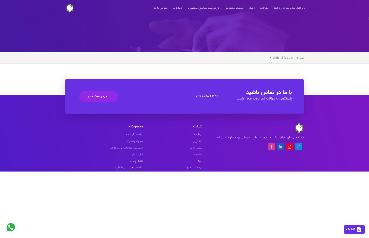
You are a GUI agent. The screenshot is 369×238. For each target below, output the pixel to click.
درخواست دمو (97, 96)
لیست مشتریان (234, 8)
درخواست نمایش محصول (203, 8)
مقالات (264, 8)
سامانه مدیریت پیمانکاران (129, 168)
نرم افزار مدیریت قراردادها (289, 8)
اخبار (252, 8)
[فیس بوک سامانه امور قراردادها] (271, 146)
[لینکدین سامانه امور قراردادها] (280, 146)
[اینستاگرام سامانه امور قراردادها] (289, 146)
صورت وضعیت (135, 141)
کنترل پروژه (136, 161)
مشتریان (197, 141)
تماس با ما (160, 8)
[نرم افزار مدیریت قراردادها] (69, 7)
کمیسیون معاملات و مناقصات (126, 148)
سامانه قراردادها (134, 135)
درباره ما (178, 8)
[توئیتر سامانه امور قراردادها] (298, 146)
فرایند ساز (137, 154)
